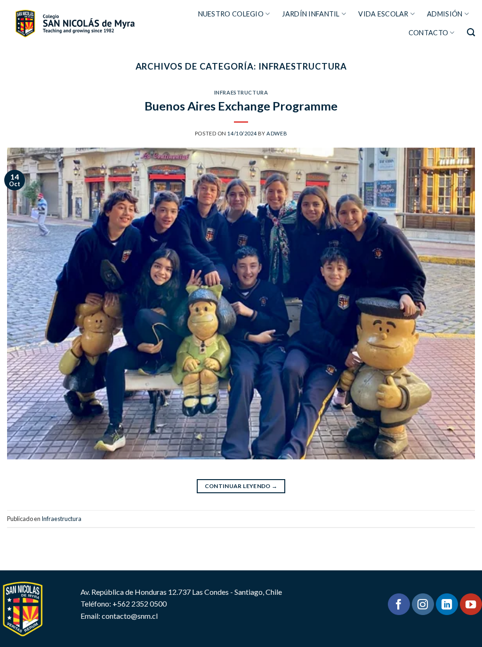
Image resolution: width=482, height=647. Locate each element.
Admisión (444, 14)
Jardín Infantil (310, 14)
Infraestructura (241, 92)
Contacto (428, 33)
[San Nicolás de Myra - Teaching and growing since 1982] (74, 23)
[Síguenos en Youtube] (471, 604)
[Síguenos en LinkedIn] (447, 604)
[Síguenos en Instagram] (423, 604)
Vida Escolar (383, 14)
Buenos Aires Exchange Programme (241, 106)
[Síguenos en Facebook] (399, 604)
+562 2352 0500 (139, 603)
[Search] (471, 32)
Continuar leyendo (241, 485)
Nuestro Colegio (231, 14)
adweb (276, 133)
